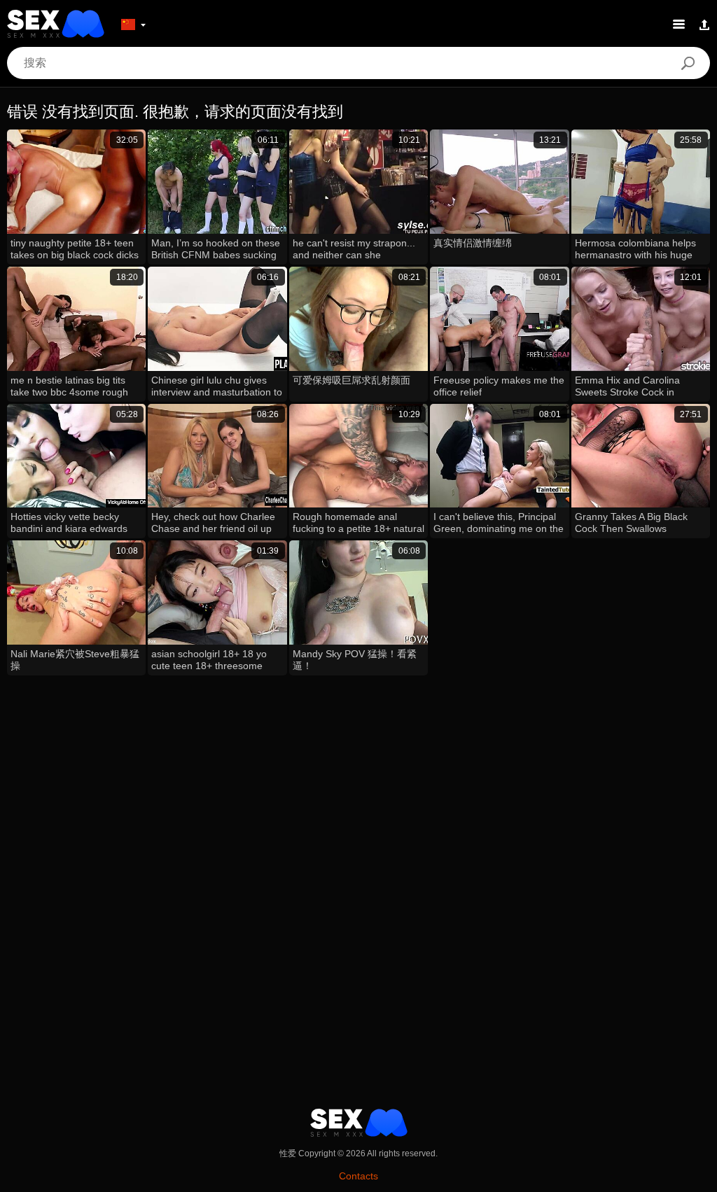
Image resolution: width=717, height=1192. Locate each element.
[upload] (704, 24)
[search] (687, 63)
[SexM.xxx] (55, 24)
